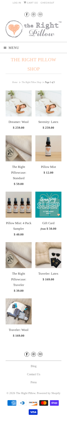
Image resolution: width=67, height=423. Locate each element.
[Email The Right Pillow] (40, 14)
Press (34, 382)
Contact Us (33, 374)
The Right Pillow (25, 393)
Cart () (32, 2)
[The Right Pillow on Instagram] (33, 14)
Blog (33, 366)
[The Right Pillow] (33, 29)
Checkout (47, 2)
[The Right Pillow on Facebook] (26, 14)
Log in (17, 2)
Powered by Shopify (48, 393)
